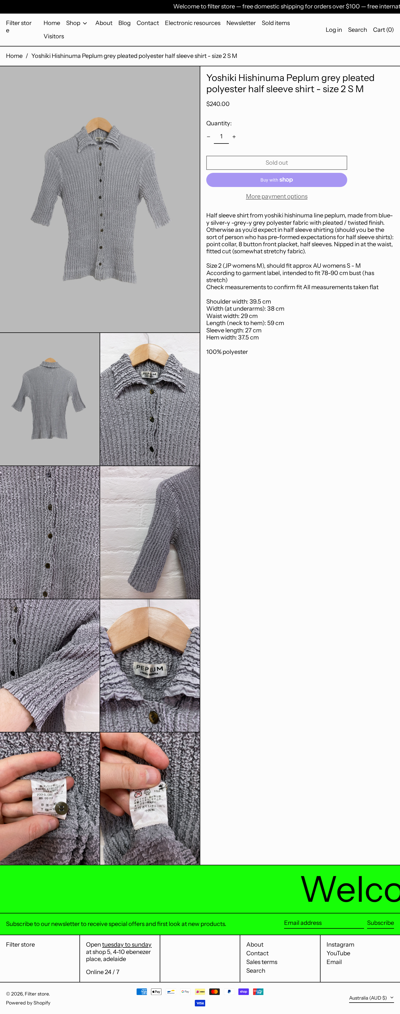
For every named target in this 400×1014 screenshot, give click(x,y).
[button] (357, 30)
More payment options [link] (276, 196)
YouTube (338, 953)
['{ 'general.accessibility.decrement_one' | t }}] (208, 137)
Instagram (340, 944)
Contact (257, 953)
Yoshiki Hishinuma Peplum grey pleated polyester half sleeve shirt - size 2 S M (134, 56)
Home (14, 56)
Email (334, 962)
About (254, 944)
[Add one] (234, 137)
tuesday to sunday (127, 944)
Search (255, 970)
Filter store (19, 26)
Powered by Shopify (28, 1003)
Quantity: (219, 123)
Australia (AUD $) (368, 998)
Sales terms (261, 962)
